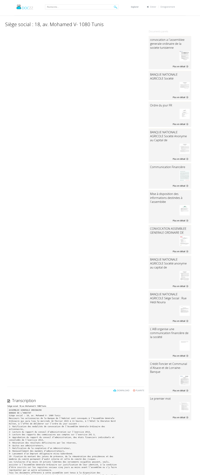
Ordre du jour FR (161, 105)
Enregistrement (168, 6)
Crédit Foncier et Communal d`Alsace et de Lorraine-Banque (168, 368)
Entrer (153, 6)
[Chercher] (115, 7)
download (123, 390)
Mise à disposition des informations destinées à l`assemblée (166, 198)
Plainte (139, 390)
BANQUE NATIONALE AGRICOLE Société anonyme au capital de (168, 263)
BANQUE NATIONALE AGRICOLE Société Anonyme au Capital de (168, 136)
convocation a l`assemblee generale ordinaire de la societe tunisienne (167, 44)
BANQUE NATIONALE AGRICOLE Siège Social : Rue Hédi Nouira (168, 298)
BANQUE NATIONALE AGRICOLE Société (164, 76)
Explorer (135, 6)
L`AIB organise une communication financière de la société (169, 333)
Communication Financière (167, 167)
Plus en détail (179, 66)
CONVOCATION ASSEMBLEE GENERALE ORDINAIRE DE (168, 231)
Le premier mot (160, 399)
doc (27, 7)
